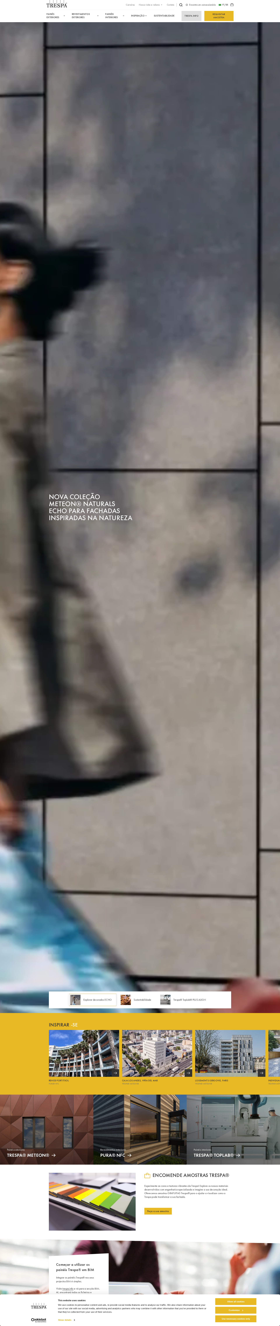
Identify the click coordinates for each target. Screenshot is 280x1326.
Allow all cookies (235, 1301)
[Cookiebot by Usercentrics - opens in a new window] (38, 1320)
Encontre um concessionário (202, 4)
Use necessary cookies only (236, 1319)
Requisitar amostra (219, 16)
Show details (64, 1320)
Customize (234, 1310)
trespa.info (67, 1288)
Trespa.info (191, 15)
